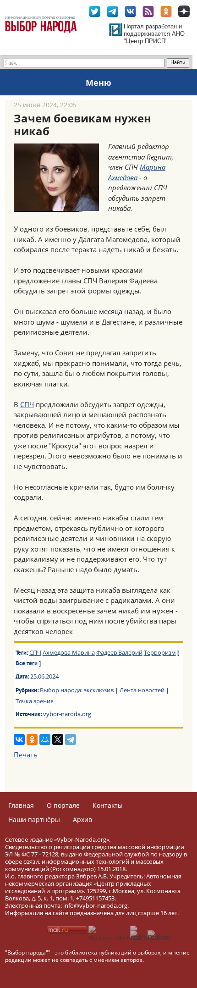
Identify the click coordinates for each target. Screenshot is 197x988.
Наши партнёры (34, 819)
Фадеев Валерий (119, 652)
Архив (82, 819)
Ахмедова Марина (69, 652)
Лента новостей (142, 690)
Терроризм (160, 652)
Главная (21, 805)
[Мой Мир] (44, 739)
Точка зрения (35, 701)
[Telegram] (70, 739)
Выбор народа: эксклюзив (77, 690)
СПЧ (27, 404)
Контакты (108, 805)
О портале (63, 805)
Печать (26, 754)
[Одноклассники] (32, 739)
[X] (57, 739)
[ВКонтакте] (19, 739)
